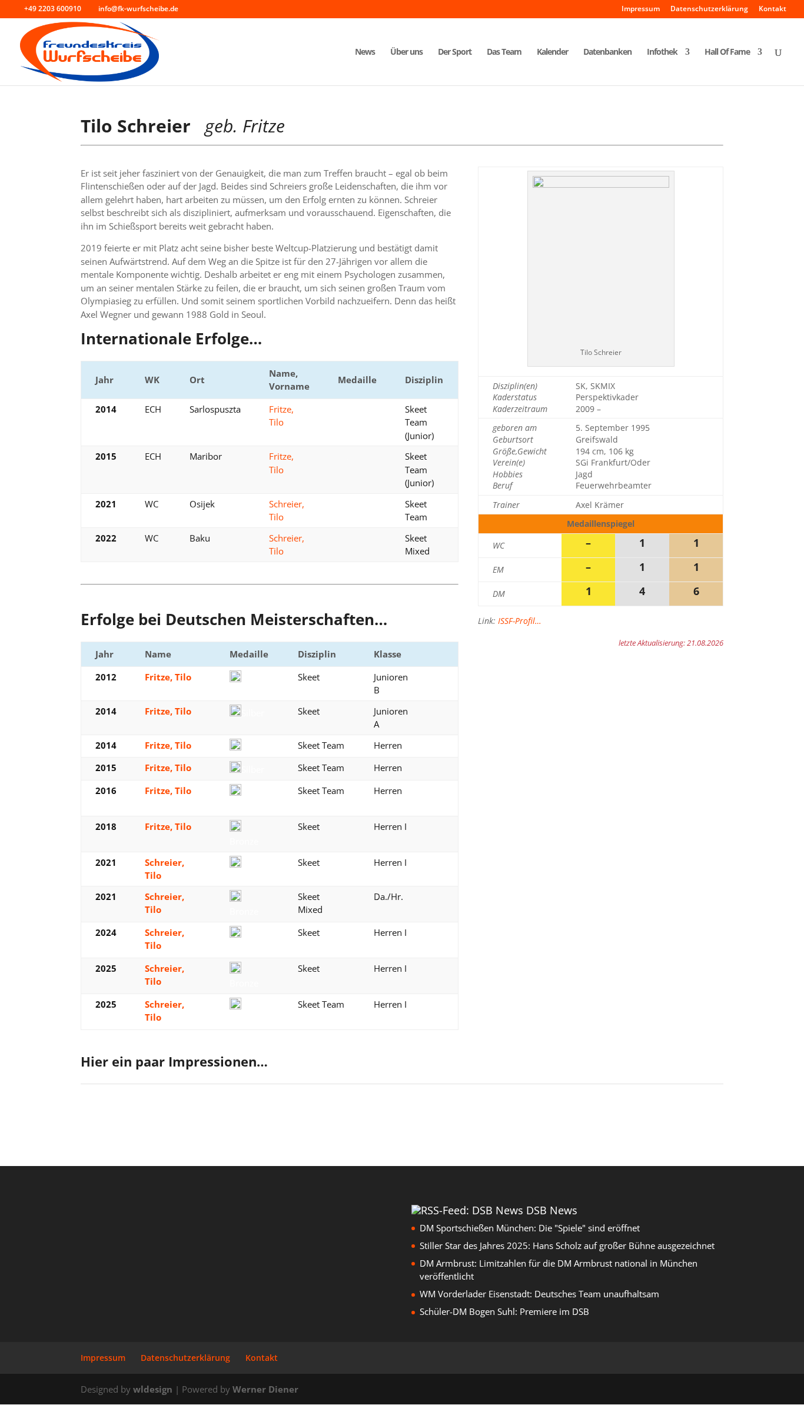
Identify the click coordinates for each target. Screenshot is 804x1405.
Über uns (406, 52)
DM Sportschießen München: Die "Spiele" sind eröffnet (530, 1228)
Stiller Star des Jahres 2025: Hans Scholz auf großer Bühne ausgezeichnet (567, 1245)
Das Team (504, 52)
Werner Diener (265, 1389)
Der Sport (454, 52)
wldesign (152, 1389)
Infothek (662, 52)
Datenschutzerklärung (709, 9)
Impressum (641, 9)
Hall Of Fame (727, 52)
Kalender (552, 52)
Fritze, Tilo (168, 677)
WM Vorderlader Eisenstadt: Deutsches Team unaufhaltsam (539, 1294)
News (365, 52)
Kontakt (772, 9)
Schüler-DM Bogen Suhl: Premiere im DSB (504, 1311)
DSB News (551, 1210)
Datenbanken (607, 52)
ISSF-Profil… (519, 620)
